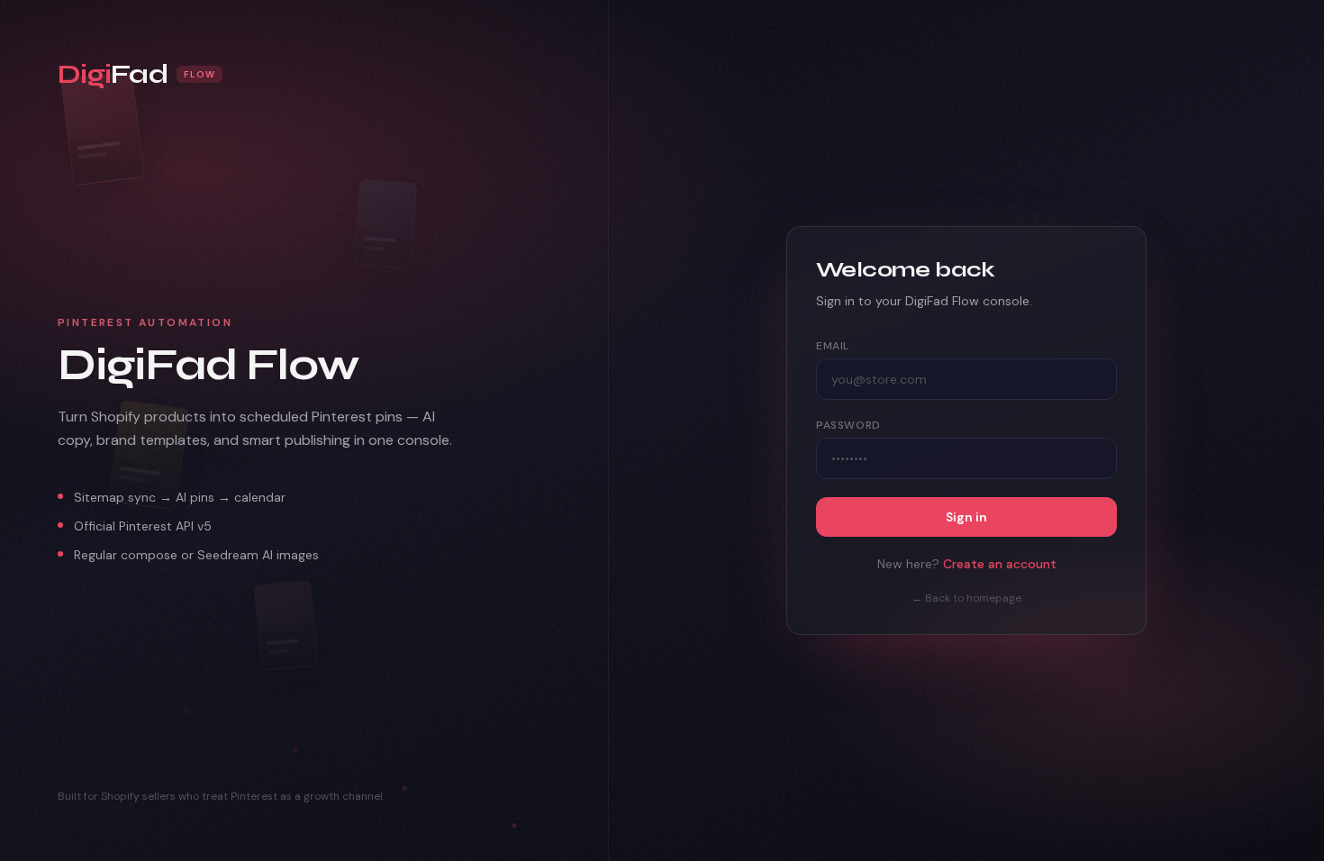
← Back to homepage (966, 598)
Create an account (999, 564)
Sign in (966, 517)
